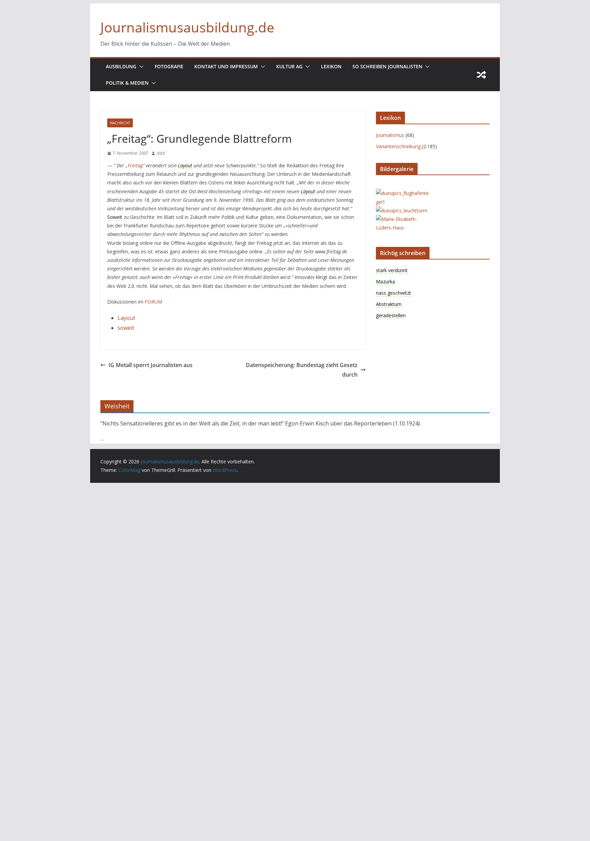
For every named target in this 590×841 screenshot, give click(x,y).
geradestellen (391, 315)
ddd (161, 153)
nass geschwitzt (393, 293)
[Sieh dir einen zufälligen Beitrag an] (481, 75)
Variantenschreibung (398, 146)
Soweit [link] (114, 217)
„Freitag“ (136, 165)
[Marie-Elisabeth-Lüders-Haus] (403, 219)
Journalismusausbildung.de (187, 27)
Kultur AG (289, 66)
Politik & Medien (127, 83)
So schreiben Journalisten (387, 66)
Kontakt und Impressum (226, 66)
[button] (140, 66)
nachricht (120, 123)
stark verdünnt (392, 270)
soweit (125, 328)
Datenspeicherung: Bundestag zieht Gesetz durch (301, 370)
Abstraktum (389, 304)
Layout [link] (185, 165)
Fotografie (169, 66)
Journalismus (390, 135)
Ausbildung (121, 66)
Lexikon (331, 66)
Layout (126, 318)
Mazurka (385, 281)
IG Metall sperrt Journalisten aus (151, 365)
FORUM (153, 301)
